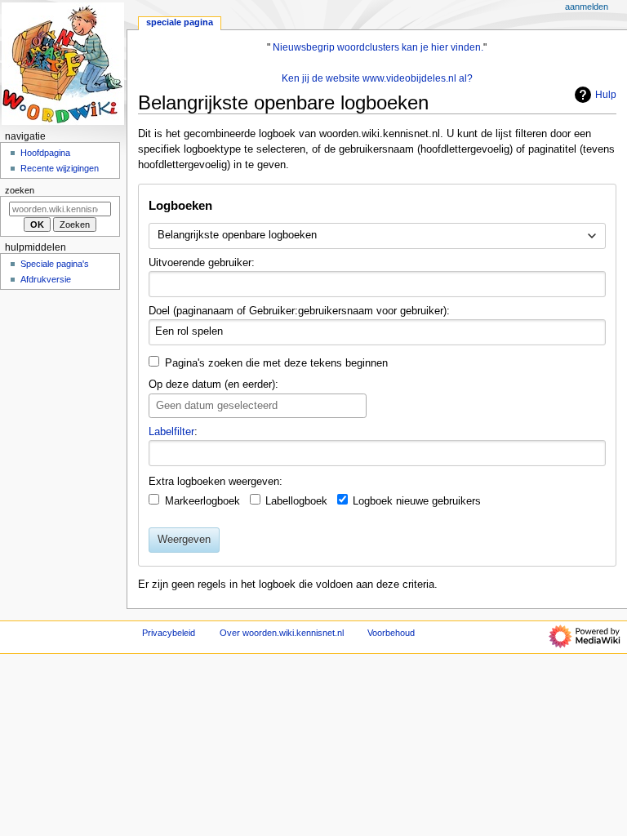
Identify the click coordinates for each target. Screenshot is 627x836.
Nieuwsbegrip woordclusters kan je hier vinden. (378, 47)
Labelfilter (171, 432)
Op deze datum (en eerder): (213, 384)
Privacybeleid (168, 633)
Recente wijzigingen (59, 168)
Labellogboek (296, 501)
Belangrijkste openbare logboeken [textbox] (237, 235)
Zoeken (19, 190)
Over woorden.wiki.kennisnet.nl (282, 633)
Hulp (605, 94)
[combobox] (377, 236)
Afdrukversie (45, 279)
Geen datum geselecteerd (217, 405)
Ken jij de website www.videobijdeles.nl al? (377, 78)
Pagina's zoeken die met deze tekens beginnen (276, 363)
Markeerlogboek (202, 501)
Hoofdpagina (45, 153)
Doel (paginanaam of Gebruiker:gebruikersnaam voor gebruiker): (299, 311)
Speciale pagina (179, 22)
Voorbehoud (391, 633)
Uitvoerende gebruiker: (202, 263)
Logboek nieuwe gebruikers (417, 501)
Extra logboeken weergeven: (215, 481)
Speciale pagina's (54, 264)
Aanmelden (586, 6)
